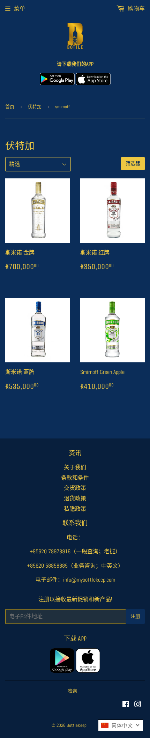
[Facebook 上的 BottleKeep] (125, 705)
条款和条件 (75, 477)
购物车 (136, 8)
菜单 (19, 8)
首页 (9, 107)
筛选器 (133, 164)
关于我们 (75, 467)
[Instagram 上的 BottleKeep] (137, 705)
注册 (135, 616)
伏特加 (35, 107)
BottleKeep (77, 725)
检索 (72, 691)
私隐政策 (75, 508)
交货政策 (75, 488)
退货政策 (75, 498)
